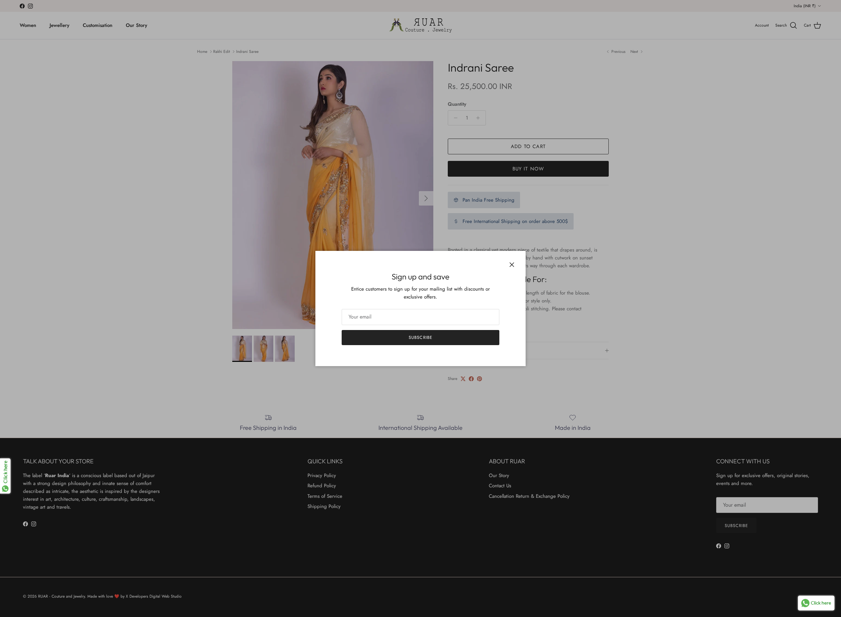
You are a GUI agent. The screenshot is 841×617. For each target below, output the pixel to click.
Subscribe (420, 337)
